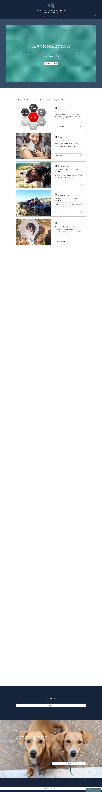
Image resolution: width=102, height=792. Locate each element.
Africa (42, 100)
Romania (65, 100)
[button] (84, 100)
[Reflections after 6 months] (33, 117)
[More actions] (82, 108)
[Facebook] (95, 16)
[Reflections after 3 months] (33, 146)
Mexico (49, 100)
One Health (28, 100)
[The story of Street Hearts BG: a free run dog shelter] (33, 203)
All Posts (18, 100)
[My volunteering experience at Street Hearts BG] (33, 175)
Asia (35, 100)
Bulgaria (56, 100)
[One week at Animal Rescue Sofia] (33, 232)
